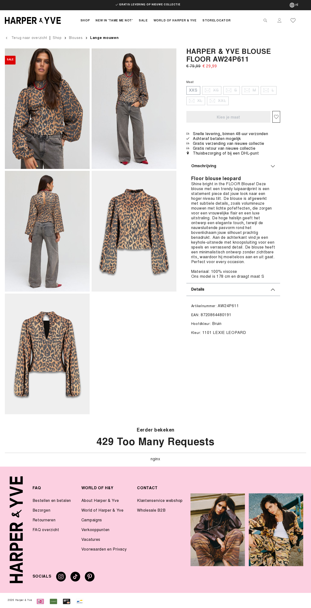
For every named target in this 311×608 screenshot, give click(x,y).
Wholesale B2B (151, 511)
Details (197, 290)
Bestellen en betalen (52, 501)
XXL (222, 101)
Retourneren (44, 520)
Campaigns (91, 520)
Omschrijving (203, 166)
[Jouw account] (279, 20)
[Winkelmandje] (304, 20)
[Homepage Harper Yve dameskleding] (39, 20)
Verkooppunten (95, 530)
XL (199, 101)
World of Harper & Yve (102, 511)
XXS (193, 90)
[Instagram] (61, 578)
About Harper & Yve (100, 501)
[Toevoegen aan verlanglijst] (276, 117)
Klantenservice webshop (160, 501)
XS (216, 90)
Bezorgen (42, 511)
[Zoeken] (265, 20)
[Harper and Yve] (16, 529)
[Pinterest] (90, 578)
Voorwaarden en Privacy (104, 550)
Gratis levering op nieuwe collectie (149, 5)
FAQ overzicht (46, 530)
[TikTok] (75, 578)
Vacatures (90, 540)
